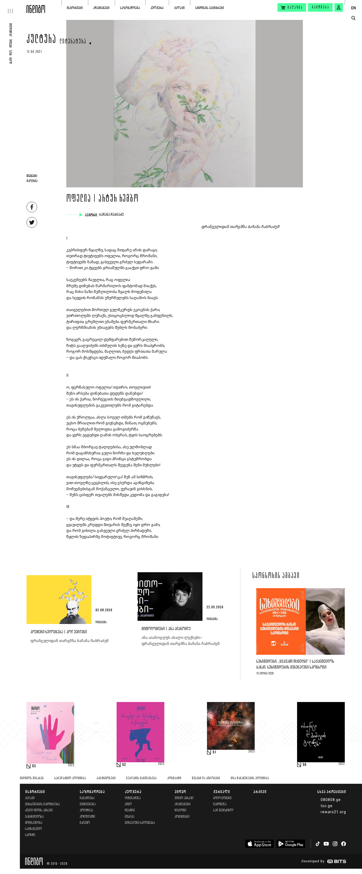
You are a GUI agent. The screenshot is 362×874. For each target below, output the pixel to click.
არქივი (260, 791)
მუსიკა (129, 817)
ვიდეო (180, 791)
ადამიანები (101, 8)
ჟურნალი (221, 791)
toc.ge (327, 806)
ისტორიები (75, 8)
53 (34, 766)
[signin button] (338, 7)
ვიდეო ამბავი (184, 798)
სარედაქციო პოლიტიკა (70, 778)
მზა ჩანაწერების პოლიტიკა (250, 778)
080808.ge (331, 800)
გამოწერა (320, 7)
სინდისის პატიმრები (209, 8)
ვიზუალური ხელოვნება (140, 823)
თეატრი (130, 810)
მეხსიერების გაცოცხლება (42, 804)
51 (214, 752)
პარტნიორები (106, 778)
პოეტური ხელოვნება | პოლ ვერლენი (58, 632)
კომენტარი (182, 817)
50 (304, 765)
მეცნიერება (88, 804)
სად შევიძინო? (223, 810)
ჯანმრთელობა (34, 817)
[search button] (353, 18)
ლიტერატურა (73, 41)
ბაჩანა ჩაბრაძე (112, 215)
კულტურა (157, 8)
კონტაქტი (174, 778)
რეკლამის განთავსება (141, 778)
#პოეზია (32, 181)
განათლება (87, 798)
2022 (341, 764)
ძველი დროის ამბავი (39, 810)
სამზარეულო (33, 829)
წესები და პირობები (206, 778)
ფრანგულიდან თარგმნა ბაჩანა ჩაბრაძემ (69, 640)
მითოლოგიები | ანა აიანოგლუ (166, 629)
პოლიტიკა (86, 810)
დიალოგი (180, 810)
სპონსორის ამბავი (276, 576)
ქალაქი (179, 8)
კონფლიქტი (87, 817)
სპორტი (30, 835)
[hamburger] (13, 6)
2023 (71, 765)
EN (353, 8)
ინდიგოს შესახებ (32, 778)
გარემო (85, 823)
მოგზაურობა (33, 823)
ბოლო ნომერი (222, 798)
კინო (128, 804)
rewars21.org (333, 812)
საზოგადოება (130, 8)
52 (124, 765)
